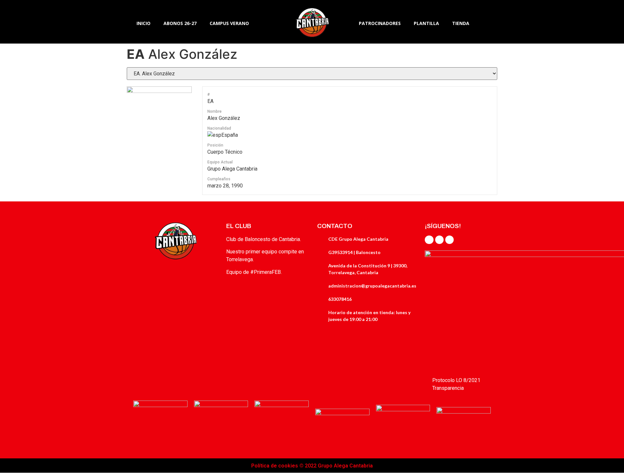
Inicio (143, 23)
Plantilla (426, 23)
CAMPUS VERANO (229, 23)
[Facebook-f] (429, 240)
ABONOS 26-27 (180, 23)
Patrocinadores (380, 23)
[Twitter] (439, 240)
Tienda (460, 23)
